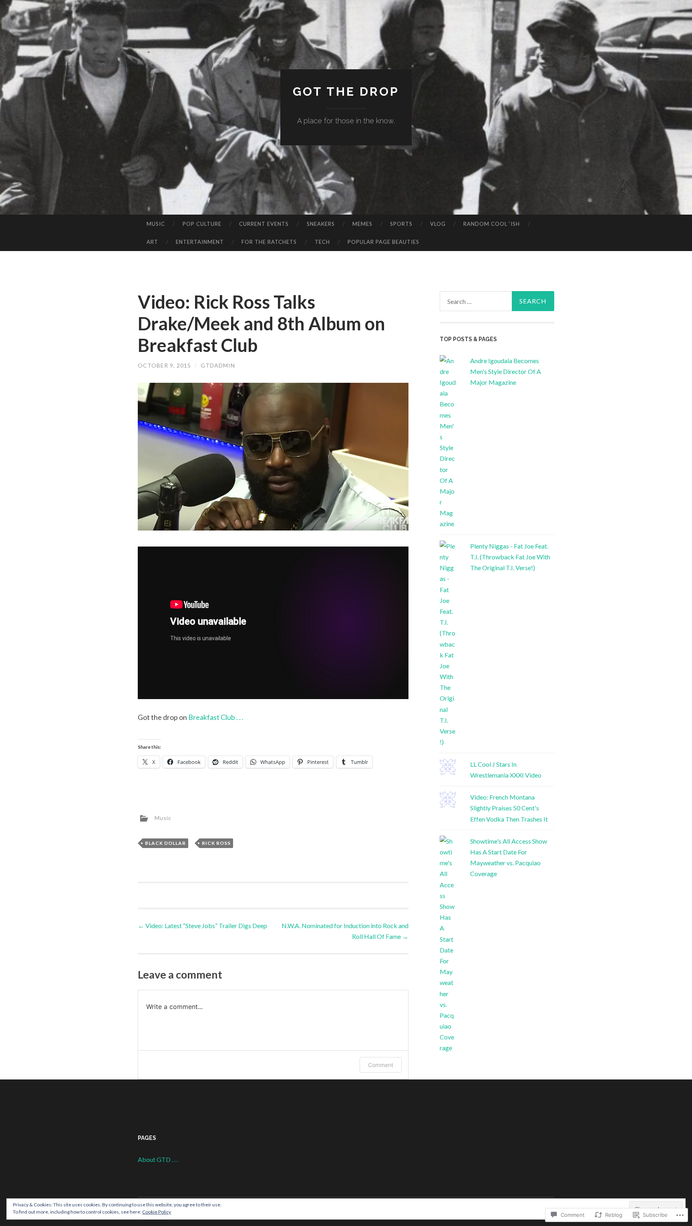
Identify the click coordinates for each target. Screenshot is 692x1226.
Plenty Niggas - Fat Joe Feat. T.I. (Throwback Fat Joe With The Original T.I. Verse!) (510, 556)
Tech (322, 242)
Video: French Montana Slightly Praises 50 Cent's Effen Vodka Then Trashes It (509, 807)
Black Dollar (165, 843)
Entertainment (200, 242)
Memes (362, 224)
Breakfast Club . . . (215, 717)
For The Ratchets (269, 242)
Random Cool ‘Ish (491, 224)
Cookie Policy (156, 1212)
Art (152, 242)
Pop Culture (202, 224)
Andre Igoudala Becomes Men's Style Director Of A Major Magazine (505, 371)
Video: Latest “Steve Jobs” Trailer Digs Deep (202, 925)
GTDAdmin (218, 365)
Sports (401, 224)
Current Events (264, 224)
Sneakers (321, 224)
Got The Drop (346, 91)
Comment (380, 1064)
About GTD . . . (158, 1159)
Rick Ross (216, 843)
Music (156, 224)
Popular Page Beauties (383, 242)
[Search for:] (497, 301)
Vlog (438, 224)
